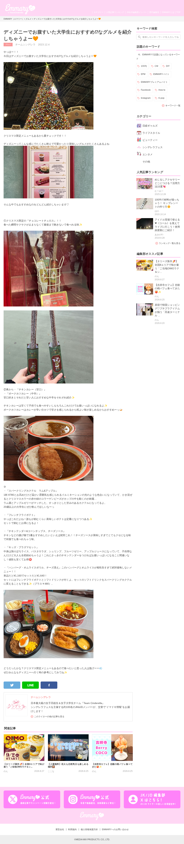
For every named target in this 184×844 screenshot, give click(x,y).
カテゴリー (99, 12)
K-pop (161, 98)
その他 (146, 161)
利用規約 (72, 829)
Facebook (146, 90)
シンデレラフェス (152, 147)
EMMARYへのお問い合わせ (115, 829)
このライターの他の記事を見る (49, 716)
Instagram (146, 98)
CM (156, 66)
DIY (168, 66)
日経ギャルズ (150, 125)
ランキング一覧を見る (169, 243)
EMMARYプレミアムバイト (154, 82)
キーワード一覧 (172, 105)
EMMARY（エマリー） (14, 19)
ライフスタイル (151, 132)
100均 (144, 66)
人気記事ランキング (115, 12)
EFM (143, 74)
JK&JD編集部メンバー (137, 12)
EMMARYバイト (161, 74)
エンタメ (147, 154)
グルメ (28, 19)
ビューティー (150, 140)
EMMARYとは (168, 12)
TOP (178, 12)
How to (161, 90)
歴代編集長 (154, 12)
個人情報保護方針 (89, 829)
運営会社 (60, 829)
